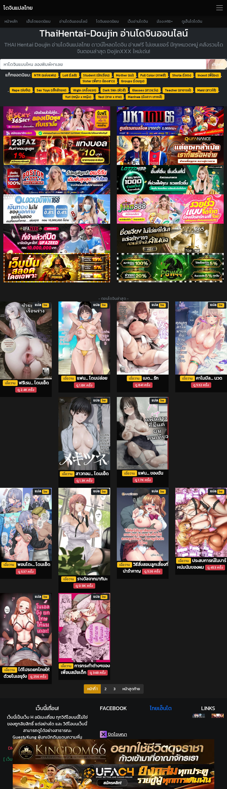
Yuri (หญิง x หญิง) (78, 96)
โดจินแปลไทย (18, 8)
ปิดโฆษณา (117, 734)
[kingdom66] (113, 751)
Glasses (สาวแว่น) (145, 90)
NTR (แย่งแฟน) (45, 75)
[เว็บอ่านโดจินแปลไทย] (198, 716)
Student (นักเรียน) (96, 75)
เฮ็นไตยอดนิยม (38, 21)
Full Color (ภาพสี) (153, 75)
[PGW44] (170, 267)
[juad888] (170, 209)
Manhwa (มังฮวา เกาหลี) (145, 96)
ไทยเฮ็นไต (161, 708)
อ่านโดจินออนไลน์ (73, 21)
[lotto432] (170, 179)
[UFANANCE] (170, 150)
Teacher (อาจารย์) (178, 90)
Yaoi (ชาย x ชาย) (110, 96)
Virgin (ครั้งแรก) (84, 90)
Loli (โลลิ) (70, 75)
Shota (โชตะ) (181, 75)
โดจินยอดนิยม (107, 21)
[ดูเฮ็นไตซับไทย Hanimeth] (217, 716)
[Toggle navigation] (219, 8)
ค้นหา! (217, 64)
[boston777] (56, 179)
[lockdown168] (56, 209)
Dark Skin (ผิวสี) (114, 90)
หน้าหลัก (10, 21)
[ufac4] (113, 776)
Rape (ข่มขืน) (21, 90)
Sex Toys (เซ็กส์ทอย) (51, 90)
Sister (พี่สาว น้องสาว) (98, 81)
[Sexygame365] (56, 121)
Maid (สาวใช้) (206, 90)
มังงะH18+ (165, 21)
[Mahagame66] (170, 121)
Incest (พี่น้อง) (208, 75)
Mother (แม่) (125, 75)
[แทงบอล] (56, 150)
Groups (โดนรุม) (133, 81)
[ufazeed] (56, 238)
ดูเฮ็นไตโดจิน (192, 21)
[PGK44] (56, 267)
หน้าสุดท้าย (131, 689)
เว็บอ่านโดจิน (138, 21)
